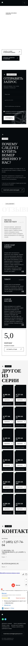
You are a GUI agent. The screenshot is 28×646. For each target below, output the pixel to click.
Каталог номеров (12, 10)
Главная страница (5, 10)
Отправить (9, 118)
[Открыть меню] (24, 3)
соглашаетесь (20, 111)
